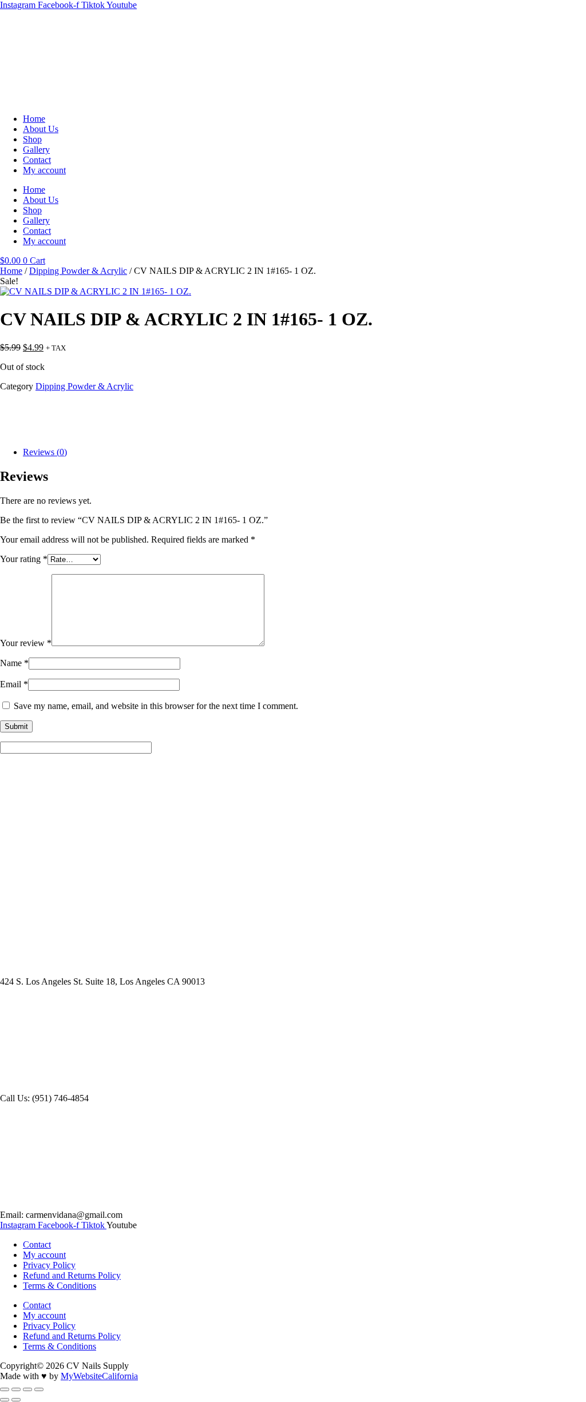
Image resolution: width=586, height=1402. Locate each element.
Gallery (36, 149)
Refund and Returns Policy (72, 1275)
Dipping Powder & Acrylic (78, 271)
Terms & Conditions (59, 1286)
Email (14, 684)
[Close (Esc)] (38, 1389)
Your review (26, 643)
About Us (40, 129)
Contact (37, 160)
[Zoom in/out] (4, 1389)
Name (14, 663)
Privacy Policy (49, 1265)
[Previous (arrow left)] (4, 1399)
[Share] (27, 1389)
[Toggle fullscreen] (16, 1389)
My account (44, 170)
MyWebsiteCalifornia (99, 1376)
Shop (32, 139)
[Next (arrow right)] (16, 1399)
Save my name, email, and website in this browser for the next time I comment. (156, 706)
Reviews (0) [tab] (45, 452)
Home (34, 119)
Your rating (23, 559)
